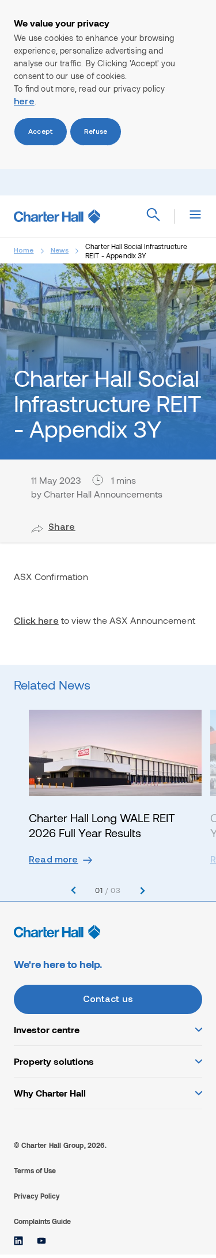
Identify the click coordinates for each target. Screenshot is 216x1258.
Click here (36, 621)
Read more (53, 860)
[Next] (142, 890)
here (24, 102)
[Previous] (73, 890)
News (60, 250)
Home (24, 250)
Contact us (108, 999)
